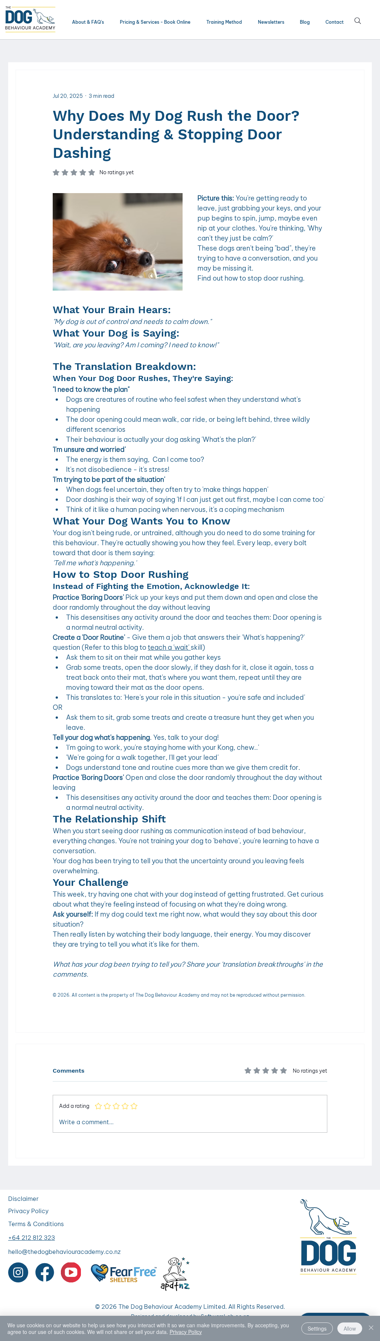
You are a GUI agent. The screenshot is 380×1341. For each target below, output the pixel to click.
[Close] (371, 1328)
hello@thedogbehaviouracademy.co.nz (64, 1251)
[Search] (358, 21)
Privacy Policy (28, 1211)
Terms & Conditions (36, 1224)
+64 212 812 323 (31, 1237)
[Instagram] (18, 1272)
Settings (317, 1328)
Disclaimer (23, 1198)
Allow (350, 1328)
